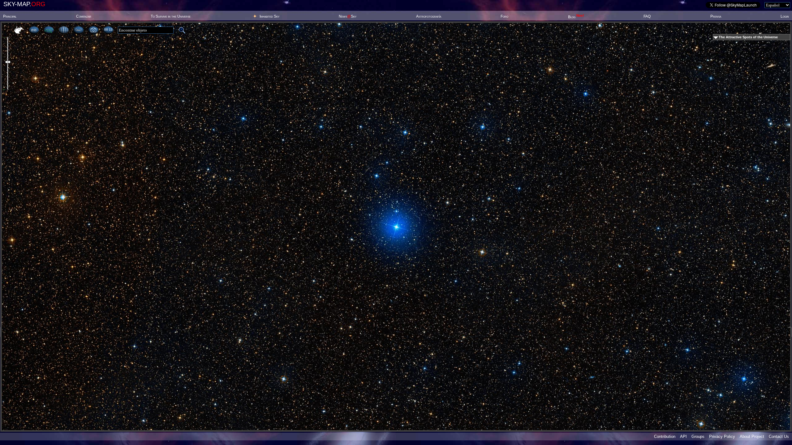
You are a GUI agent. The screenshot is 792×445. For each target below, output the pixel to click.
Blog (576, 17)
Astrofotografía (428, 16)
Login (785, 16)
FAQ (647, 16)
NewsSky (347, 16)
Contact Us (779, 436)
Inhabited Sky (269, 16)
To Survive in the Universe (171, 16)
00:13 (108, 29)
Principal (9, 16)
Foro (504, 16)
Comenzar (83, 16)
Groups (697, 436)
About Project (752, 436)
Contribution (664, 436)
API (683, 436)
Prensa (715, 16)
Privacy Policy (722, 436)
